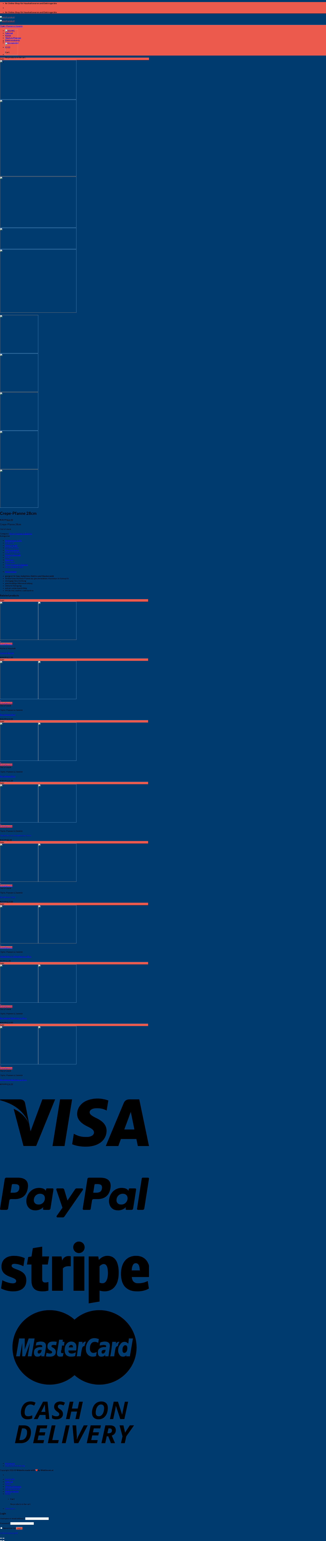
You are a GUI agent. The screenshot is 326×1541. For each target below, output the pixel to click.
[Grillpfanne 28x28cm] (11, 54)
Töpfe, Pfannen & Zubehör (11, 26)
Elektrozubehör (12, 547)
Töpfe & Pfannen (13, 1486)
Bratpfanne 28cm (7, 776)
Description (10, 571)
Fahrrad (9, 1481)
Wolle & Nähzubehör (14, 567)
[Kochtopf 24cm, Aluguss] (11, 41)
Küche (8, 1484)
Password (5, 1523)
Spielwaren (10, 562)
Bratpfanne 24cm (7, 714)
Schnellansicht (6, 644)
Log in (19, 1528)
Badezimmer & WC (13, 540)
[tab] (77, 571)
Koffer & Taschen (12, 552)
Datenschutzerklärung (15, 1465)
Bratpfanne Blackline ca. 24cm (13, 1079)
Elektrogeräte (11, 545)
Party (7, 557)
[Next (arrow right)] (3, 1540)
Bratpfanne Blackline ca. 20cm (13, 1018)
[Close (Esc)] (1, 1538)
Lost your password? (9, 1533)
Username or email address (12, 1518)
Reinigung (9, 560)
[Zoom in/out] (3, 1538)
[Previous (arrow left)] (1, 1540)
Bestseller (9, 543)
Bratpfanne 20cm (7, 897)
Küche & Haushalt (13, 555)
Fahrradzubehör (12, 550)
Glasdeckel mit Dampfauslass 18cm (15, 956)
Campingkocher (7, 653)
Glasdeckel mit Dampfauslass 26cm (15, 835)
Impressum (10, 1463)
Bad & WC (10, 1479)
